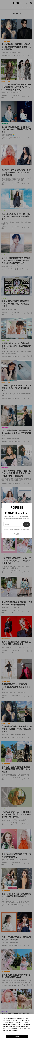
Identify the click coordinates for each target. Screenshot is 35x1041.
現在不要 (16, 534)
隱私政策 (26, 529)
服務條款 (20, 529)
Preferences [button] (15, 1030)
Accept (17, 1036)
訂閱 (26, 524)
